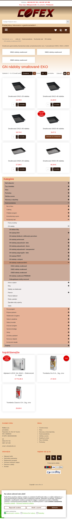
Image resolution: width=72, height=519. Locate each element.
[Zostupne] (34, 73)
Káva (40, 430)
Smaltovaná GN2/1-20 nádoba (18, 161)
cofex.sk (17, 39)
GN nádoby (48, 39)
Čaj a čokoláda (43, 440)
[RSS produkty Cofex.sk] (53, 457)
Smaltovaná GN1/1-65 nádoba (18, 129)
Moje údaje (22, 5)
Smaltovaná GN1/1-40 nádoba (53, 96)
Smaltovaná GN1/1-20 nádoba (18, 96)
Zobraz (38, 73)
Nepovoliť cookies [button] (15, 507)
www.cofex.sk (39, 484)
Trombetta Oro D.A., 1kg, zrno (53, 373)
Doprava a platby (9, 464)
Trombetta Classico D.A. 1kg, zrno (19, 402)
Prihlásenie (49, 5)
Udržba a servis (43, 436)
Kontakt (6, 466)
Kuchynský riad (38, 39)
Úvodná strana (43, 428)
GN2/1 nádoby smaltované (53, 52)
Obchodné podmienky (10, 458)
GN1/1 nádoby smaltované (18, 52)
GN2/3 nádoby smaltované (18, 60)
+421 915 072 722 (32, 2)
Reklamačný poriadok (10, 460)
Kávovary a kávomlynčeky (47, 432)
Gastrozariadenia (27, 39)
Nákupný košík (31, 5)
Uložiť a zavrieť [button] (36, 507)
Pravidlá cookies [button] (9, 503)
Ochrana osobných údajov (12, 462)
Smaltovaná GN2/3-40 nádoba (53, 129)
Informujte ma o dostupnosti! (53, 136)
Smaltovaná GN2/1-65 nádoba (53, 161)
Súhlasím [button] (55, 507)
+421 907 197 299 (44, 2)
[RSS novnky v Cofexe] (59, 457)
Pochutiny (42, 442)
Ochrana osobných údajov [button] (25, 503)
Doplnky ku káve (44, 438)
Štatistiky (41, 513)
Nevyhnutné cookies (13, 513)
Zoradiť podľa (17, 73)
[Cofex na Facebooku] (48, 457)
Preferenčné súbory (28, 513)
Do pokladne (41, 5)
